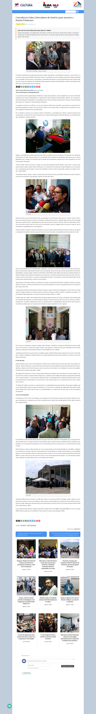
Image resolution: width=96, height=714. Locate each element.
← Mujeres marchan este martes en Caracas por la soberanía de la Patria (29, 534)
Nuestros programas (39, 11)
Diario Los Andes (38, 90)
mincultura (23, 525)
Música (29, 11)
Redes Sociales (52, 11)
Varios (61, 11)
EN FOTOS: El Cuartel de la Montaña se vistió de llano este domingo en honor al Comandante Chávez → (65, 534)
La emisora (21, 11)
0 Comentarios (30, 24)
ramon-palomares (31, 525)
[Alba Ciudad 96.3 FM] (48, 5)
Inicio (14, 11)
